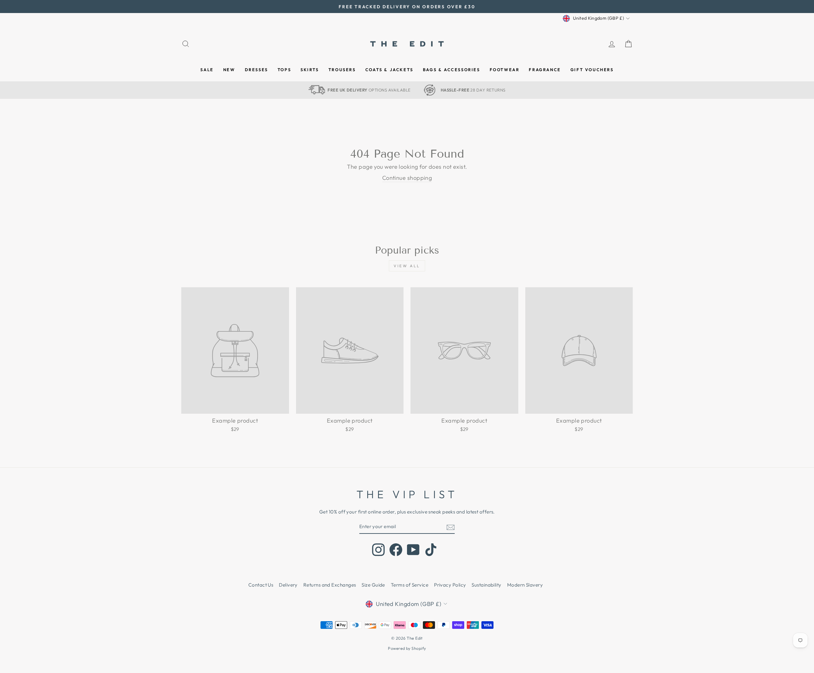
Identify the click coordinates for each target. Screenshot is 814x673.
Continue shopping (407, 177)
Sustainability (486, 585)
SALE (206, 69)
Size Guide (373, 585)
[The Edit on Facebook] (396, 549)
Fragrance (545, 69)
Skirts (309, 69)
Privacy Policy (450, 585)
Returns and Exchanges (329, 585)
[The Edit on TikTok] (430, 549)
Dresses (256, 69)
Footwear (505, 69)
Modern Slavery (525, 585)
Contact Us (260, 585)
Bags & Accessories (451, 69)
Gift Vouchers (592, 69)
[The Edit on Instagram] (378, 549)
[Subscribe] (450, 527)
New (229, 69)
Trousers (342, 69)
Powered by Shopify (407, 648)
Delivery (288, 585)
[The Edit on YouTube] (413, 549)
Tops (284, 69)
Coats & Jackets (389, 69)
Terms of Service (409, 585)
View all (407, 265)
